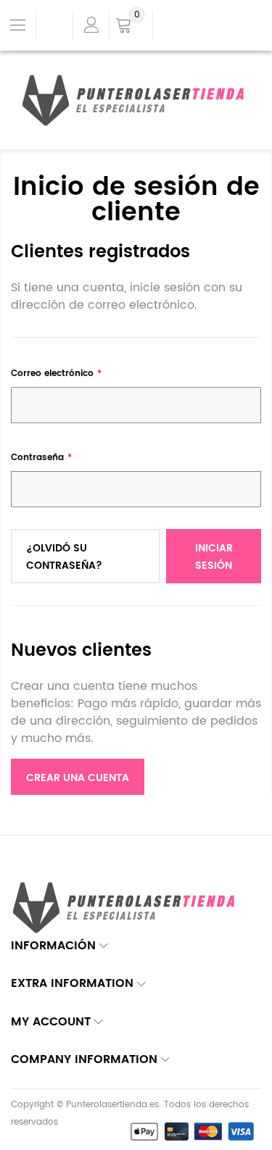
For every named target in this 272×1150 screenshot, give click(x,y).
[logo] (136, 101)
